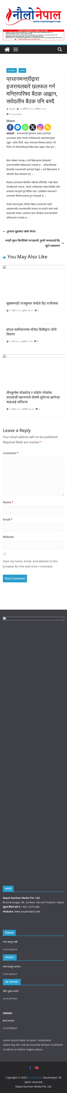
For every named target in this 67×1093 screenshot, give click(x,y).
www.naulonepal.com (27, 911)
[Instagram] (40, 127)
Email (8, 519)
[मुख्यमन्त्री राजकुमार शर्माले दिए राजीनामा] (33, 268)
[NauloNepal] (7, 49)
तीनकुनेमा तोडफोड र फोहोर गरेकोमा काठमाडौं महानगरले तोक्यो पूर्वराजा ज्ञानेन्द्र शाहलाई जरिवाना (33, 397)
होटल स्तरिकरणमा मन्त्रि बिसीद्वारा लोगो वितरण (31, 332)
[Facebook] (10, 127)
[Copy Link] (47, 127)
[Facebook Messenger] (17, 127)
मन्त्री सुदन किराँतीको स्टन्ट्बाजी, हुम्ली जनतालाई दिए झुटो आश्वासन (32, 243)
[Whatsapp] (25, 127)
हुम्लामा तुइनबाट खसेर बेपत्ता (21, 231)
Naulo (12, 108)
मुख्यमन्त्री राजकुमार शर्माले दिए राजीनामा (32, 303)
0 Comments (15, 114)
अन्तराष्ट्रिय (11, 70)
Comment (11, 453)
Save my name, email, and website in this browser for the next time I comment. (30, 563)
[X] (32, 127)
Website (8, 537)
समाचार (22, 70)
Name (8, 502)
